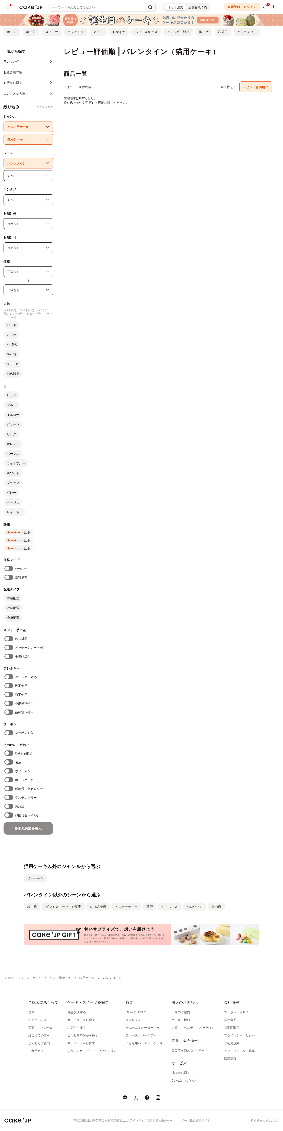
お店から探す (76, 1027)
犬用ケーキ (35, 878)
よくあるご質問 (39, 1043)
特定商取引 (231, 1027)
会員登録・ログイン (242, 7)
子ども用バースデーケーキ (144, 1043)
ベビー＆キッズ (146, 32)
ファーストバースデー (141, 1035)
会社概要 (230, 1020)
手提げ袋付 (23, 656)
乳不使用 (21, 686)
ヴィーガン (23, 771)
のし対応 (21, 638)
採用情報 (230, 1058)
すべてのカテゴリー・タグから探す (92, 1051)
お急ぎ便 (119, 32)
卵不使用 (21, 694)
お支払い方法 (37, 1020)
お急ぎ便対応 (76, 1012)
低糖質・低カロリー (29, 789)
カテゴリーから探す (81, 1020)
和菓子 (223, 32)
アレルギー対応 (178, 32)
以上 (27, 532)
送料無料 (21, 577)
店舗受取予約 (197, 7)
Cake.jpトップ (14, 978)
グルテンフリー (26, 797)
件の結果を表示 (28, 828)
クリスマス (170, 907)
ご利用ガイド (37, 1051)
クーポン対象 (24, 733)
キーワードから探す (81, 1043)
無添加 (19, 806)
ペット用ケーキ (60, 978)
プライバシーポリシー (239, 1035)
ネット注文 (175, 7)
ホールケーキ (24, 780)
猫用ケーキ (87, 978)
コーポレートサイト (238, 1012)
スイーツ (51, 32)
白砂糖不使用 (24, 712)
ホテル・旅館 (181, 1020)
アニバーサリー (126, 907)
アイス (98, 32)
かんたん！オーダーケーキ (144, 1027)
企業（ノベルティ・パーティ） (193, 1027)
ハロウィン (195, 907)
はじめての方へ (39, 1035)
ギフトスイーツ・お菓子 (63, 907)
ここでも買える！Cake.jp (189, 1050)
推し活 (204, 32)
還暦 (149, 907)
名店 (18, 762)
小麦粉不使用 (24, 703)
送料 (31, 1012)
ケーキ (36, 978)
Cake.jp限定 (24, 753)
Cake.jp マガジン (184, 1080)
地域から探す (181, 1073)
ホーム (12, 32)
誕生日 (31, 32)
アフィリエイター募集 (239, 1051)
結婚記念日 (98, 907)
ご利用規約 (231, 1043)
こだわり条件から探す (82, 1035)
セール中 (21, 568)
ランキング (76, 32)
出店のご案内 (181, 1012)
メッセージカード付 (29, 647)
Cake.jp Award (136, 1012)
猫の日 (216, 907)
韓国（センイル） (27, 815)
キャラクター (247, 32)
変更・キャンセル (40, 1027)
